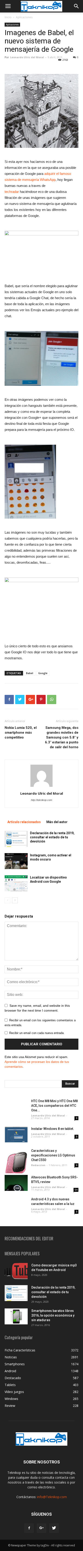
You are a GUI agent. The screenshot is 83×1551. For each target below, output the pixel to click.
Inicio (8, 17)
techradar (12, 192)
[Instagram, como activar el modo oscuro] (16, 861)
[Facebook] (29, 1528)
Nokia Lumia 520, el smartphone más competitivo (21, 732)
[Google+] (41, 1528)
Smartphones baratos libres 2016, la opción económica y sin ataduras (52, 1315)
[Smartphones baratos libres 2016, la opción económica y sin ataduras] (16, 1316)
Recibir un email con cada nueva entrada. (37, 1033)
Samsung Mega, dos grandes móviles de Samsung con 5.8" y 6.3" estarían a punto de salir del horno (61, 737)
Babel (29, 673)
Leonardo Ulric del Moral (27, 57)
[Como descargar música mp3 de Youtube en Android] (16, 1271)
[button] (76, 6)
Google (42, 673)
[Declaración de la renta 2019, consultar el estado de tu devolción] (16, 839)
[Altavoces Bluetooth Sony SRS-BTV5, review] (16, 1183)
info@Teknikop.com (52, 1497)
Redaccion (38, 1165)
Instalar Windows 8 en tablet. (52, 1129)
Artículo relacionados (24, 822)
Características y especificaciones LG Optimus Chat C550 (53, 1155)
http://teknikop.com (41, 800)
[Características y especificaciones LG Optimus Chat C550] (16, 1160)
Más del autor (57, 822)
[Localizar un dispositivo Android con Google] (16, 883)
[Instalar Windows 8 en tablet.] (16, 1134)
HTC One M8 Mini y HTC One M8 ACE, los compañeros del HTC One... (54, 1105)
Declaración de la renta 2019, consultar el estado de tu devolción (52, 837)
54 (76, 1189)
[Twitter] (54, 1528)
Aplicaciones (24, 17)
